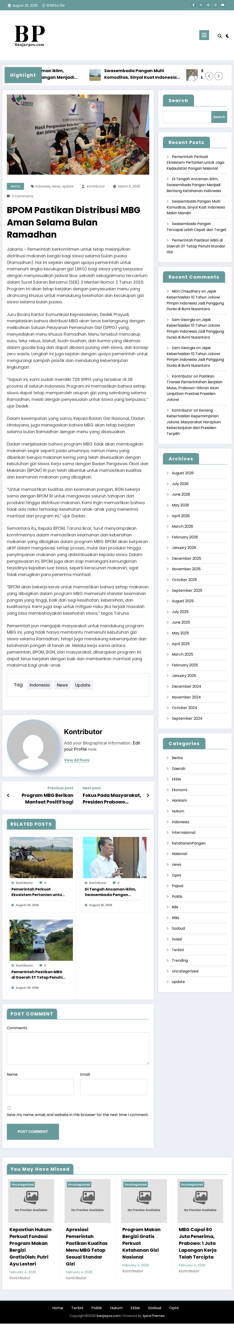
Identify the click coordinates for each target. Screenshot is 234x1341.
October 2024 (184, 707)
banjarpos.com (108, 1316)
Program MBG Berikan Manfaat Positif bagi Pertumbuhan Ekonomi (46, 798)
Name (12, 1074)
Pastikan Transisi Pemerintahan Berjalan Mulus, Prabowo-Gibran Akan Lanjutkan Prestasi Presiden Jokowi (194, 388)
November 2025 (186, 569)
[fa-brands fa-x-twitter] (201, 5)
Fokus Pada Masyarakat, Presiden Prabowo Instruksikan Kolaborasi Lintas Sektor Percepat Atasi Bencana (112, 798)
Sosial (177, 939)
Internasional (183, 832)
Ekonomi (179, 790)
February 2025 (185, 665)
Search (178, 100)
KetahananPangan (188, 843)
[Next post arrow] (147, 795)
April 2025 (181, 643)
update (68, 186)
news (56, 186)
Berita (15, 186)
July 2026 (180, 483)
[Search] (220, 36)
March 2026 (182, 526)
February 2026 (185, 537)
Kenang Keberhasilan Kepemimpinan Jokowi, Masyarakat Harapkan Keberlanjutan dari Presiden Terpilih (194, 422)
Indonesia (43, 186)
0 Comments (22, 196)
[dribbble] (208, 5)
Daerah (178, 768)
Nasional (179, 853)
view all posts (77, 760)
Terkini (178, 950)
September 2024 (187, 718)
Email (85, 1074)
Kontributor (96, 186)
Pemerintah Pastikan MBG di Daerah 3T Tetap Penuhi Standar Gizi (37, 974)
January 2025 (184, 675)
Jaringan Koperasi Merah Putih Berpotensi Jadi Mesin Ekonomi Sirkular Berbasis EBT (197, 1246)
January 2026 (184, 547)
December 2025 (186, 558)
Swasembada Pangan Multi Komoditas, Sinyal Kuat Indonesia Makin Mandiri (116, 74)
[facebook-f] (193, 5)
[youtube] (223, 5)
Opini (176, 875)
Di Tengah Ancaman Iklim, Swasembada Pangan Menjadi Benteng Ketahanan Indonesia (110, 892)
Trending (180, 960)
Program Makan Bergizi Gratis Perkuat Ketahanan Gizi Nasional (84, 1243)
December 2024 (186, 686)
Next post (92, 788)
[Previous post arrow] (8, 795)
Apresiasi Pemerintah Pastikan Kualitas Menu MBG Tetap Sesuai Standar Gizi (29, 1246)
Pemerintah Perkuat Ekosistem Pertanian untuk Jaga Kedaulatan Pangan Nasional (37, 892)
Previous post (60, 788)
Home (57, 1308)
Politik (177, 896)
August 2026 (183, 473)
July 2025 (180, 611)
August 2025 (183, 601)
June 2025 (181, 622)
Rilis (175, 907)
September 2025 (187, 590)
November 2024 (186, 697)
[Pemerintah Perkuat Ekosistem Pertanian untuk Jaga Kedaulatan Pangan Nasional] (41, 857)
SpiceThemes (154, 1316)
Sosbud (178, 928)
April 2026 (181, 515)
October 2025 (184, 579)
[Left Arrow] (209, 76)
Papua (177, 885)
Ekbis (176, 779)
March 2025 (182, 654)
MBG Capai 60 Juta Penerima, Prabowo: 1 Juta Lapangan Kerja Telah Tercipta (140, 1243)
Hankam (179, 800)
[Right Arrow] (219, 76)
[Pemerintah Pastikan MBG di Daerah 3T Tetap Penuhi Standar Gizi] (41, 940)
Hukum (178, 811)
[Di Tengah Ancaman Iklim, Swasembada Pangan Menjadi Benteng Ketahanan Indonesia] (114, 857)
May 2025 (180, 633)
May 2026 (180, 505)
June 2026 (181, 494)
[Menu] (204, 35)
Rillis (175, 917)
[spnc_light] (227, 35)
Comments (17, 1028)
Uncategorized (185, 971)
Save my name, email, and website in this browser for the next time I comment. (78, 1114)
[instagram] (215, 5)
